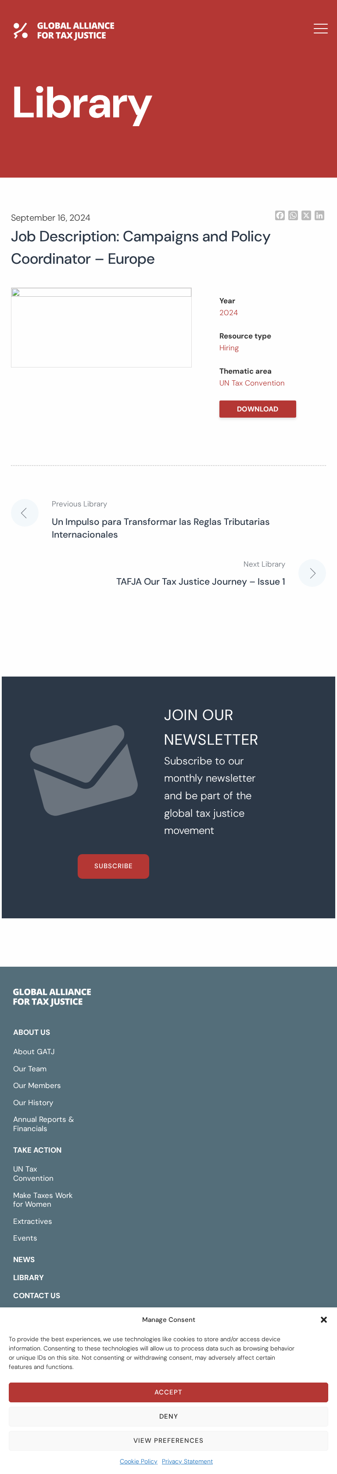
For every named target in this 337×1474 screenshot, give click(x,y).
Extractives (32, 1221)
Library (118, 124)
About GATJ (34, 1051)
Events (25, 1238)
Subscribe (113, 866)
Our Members (37, 1085)
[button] (323, 1319)
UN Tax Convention (252, 383)
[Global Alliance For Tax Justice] (52, 1000)
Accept (168, 1392)
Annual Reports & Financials (43, 1123)
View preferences (168, 1440)
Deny (168, 1416)
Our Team (30, 1069)
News (114, 99)
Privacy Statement (187, 1461)
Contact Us (128, 150)
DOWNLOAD (257, 409)
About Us (31, 1032)
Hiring (229, 348)
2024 (228, 312)
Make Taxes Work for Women (43, 1199)
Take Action (37, 1150)
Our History (33, 1102)
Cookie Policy (139, 1461)
